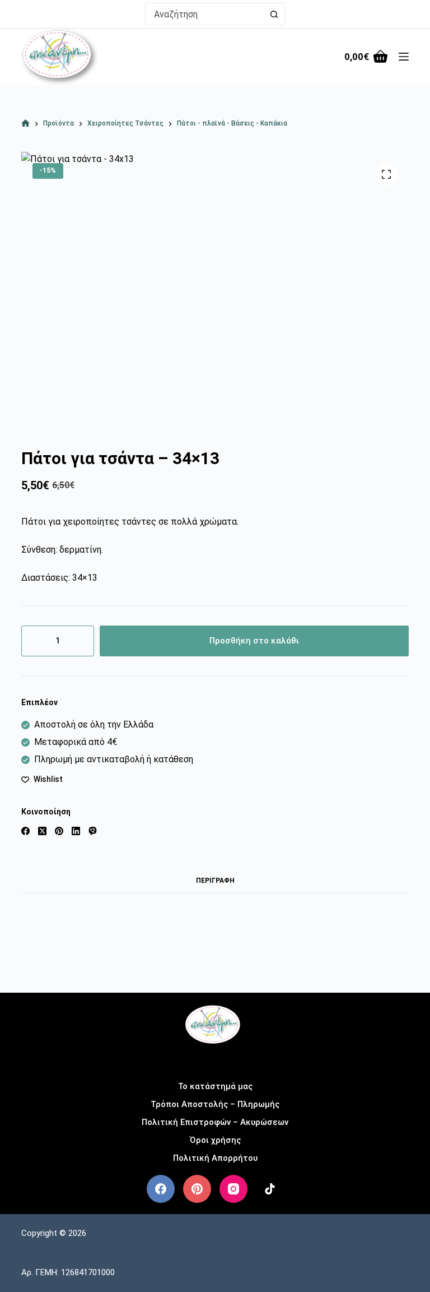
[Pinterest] (59, 831)
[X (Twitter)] (42, 831)
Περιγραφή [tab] (215, 881)
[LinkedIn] (76, 831)
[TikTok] (270, 1189)
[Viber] (92, 831)
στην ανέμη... (215, 1059)
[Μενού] (404, 57)
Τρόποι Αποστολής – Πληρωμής (215, 1104)
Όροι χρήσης (215, 1140)
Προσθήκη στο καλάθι (254, 641)
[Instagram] (233, 1189)
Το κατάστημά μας (215, 1086)
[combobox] (204, 14)
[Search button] (273, 14)
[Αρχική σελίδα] (25, 123)
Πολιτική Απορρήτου (215, 1158)
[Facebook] (25, 831)
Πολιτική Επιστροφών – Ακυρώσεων (215, 1122)
